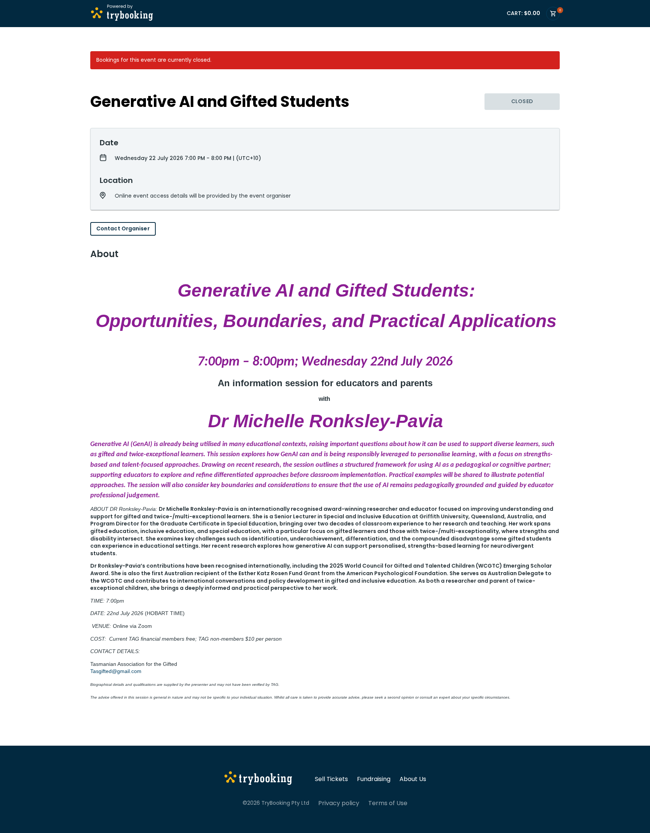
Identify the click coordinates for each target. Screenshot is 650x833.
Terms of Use (387, 803)
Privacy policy (338, 803)
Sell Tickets (331, 779)
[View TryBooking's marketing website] (258, 779)
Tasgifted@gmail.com (115, 671)
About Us (412, 779)
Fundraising (373, 779)
